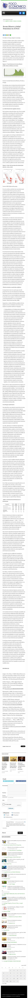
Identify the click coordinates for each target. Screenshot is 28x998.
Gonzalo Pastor (7, 878)
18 (20, 975)
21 (7, 978)
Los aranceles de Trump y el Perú (14, 951)
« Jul (3, 983)
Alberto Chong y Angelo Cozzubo (13, 21)
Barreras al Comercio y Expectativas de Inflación (13, 765)
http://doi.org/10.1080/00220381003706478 (14, 688)
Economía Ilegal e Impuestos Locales (15, 881)
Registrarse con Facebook (21, 781)
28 (7, 981)
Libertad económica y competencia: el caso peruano (21, 766)
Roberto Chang (7, 911)
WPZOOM (18, 996)
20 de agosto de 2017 (19, 822)
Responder (5, 828)
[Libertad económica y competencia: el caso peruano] (21, 759)
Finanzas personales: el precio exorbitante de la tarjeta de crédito (16, 957)
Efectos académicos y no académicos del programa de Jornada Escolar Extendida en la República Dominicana (16, 899)
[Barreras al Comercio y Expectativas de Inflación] (13, 759)
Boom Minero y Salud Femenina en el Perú (11, 28)
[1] (19, 38)
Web (3, 800)
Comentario (4, 785)
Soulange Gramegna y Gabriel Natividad (12, 857)
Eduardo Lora (12, 923)
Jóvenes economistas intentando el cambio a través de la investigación (15, 853)
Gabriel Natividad (12, 935)
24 (17, 978)
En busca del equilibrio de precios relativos (16, 913)
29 (10, 981)
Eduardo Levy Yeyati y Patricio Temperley (12, 845)
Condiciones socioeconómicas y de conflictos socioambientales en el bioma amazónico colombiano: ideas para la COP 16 (13, 888)
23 (14, 978)
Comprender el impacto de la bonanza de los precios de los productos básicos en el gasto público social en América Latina (16, 867)
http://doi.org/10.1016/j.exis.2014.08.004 (13, 704)
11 (20, 973)
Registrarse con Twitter (8, 781)
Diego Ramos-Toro (7, 863)
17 (17, 975)
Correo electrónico (4, 796)
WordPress (9, 996)
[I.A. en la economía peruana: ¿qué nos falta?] (5, 759)
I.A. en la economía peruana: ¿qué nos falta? (4, 766)
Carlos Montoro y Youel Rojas (15, 850)
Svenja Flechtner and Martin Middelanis (12, 872)
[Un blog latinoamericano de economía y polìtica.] (14, 5)
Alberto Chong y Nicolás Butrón (10, 942)
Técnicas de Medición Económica (14, 920)
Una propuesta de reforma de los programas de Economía (14, 926)
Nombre (4, 792)
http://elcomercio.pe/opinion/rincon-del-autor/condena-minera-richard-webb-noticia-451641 (15, 825)
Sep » (5, 983)
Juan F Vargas (12, 884)
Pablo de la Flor (12, 954)
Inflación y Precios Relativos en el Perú (15, 847)
